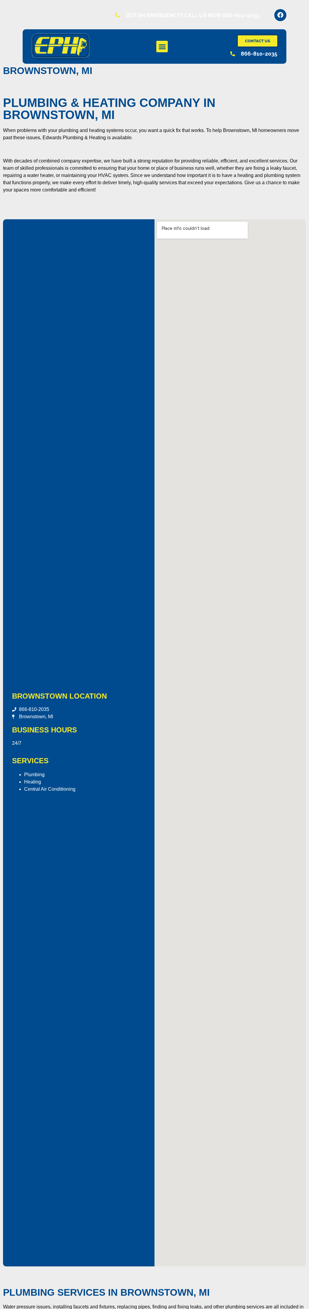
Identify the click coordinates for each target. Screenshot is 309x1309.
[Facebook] (280, 15)
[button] (162, 46)
